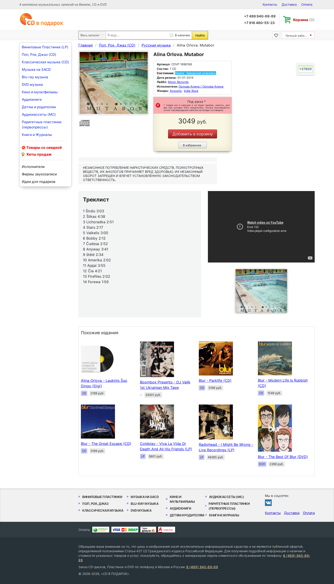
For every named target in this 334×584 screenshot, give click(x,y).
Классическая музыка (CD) (45, 62)
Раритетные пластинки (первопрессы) (41, 124)
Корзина (304, 19)
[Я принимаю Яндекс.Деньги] (148, 529)
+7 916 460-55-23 (259, 23)
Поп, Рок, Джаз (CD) (39, 54)
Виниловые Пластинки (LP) (45, 47)
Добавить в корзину (192, 134)
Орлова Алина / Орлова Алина (201, 86)
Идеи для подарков (38, 181)
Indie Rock (191, 91)
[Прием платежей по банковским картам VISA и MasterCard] (125, 529)
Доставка (289, 4)
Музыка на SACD (36, 69)
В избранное (192, 145)
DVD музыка (32, 84)
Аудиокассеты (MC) (39, 114)
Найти (199, 35)
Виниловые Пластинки (102, 497)
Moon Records (178, 82)
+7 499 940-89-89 (260, 16)
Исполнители (33, 166)
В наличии (182, 35)
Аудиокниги (32, 99)
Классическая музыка (102, 510)
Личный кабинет (297, 35)
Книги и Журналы (37, 135)
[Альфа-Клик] (166, 529)
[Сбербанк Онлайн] (101, 529)
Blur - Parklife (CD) (215, 380)
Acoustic (176, 91)
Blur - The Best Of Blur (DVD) (283, 456)
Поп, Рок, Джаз (95, 503)
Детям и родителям (39, 107)
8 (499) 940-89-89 (202, 567)
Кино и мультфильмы (40, 92)
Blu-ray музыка (35, 77)
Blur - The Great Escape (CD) (106, 443)
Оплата (306, 4)
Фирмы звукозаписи (39, 174)
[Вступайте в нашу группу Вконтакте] (268, 502)
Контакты (270, 4)
